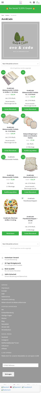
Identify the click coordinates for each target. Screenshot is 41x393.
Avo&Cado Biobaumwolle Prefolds (10, 176)
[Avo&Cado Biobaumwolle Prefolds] (10, 164)
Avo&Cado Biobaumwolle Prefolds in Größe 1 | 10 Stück (10, 90)
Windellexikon (6, 330)
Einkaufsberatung (7, 312)
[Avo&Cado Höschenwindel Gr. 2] (30, 164)
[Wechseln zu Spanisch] (16, 387)
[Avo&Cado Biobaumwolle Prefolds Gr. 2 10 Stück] (30, 79)
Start (2, 15)
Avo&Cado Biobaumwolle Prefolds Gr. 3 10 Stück (10, 129)
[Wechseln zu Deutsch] (5, 387)
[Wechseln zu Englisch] (10, 387)
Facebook (4, 337)
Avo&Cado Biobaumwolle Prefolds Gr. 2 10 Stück (30, 92)
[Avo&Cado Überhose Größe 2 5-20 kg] (10, 206)
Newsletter (5, 324)
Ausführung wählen (30, 150)
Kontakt (4, 291)
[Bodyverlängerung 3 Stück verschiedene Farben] (30, 122)
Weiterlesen (10, 233)
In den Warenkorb (10, 109)
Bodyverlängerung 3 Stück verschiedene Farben (30, 136)
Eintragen (8, 374)
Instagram (4, 340)
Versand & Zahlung (7, 299)
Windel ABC (5, 327)
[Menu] (4, 2)
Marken (7, 15)
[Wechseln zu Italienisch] (6, 389)
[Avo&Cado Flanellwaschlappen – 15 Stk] (30, 205)
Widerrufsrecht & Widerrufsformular (13, 302)
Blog (2, 321)
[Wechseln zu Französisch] (26, 387)
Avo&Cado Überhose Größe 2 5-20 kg (10, 219)
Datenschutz (5, 297)
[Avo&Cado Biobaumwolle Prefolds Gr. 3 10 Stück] (10, 119)
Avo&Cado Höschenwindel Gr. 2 (30, 176)
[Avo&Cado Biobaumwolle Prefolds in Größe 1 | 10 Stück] (10, 78)
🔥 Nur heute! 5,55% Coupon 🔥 (20, 8)
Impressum (5, 288)
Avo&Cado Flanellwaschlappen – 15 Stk (30, 218)
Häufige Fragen (6, 315)
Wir (2, 310)
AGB (2, 294)
